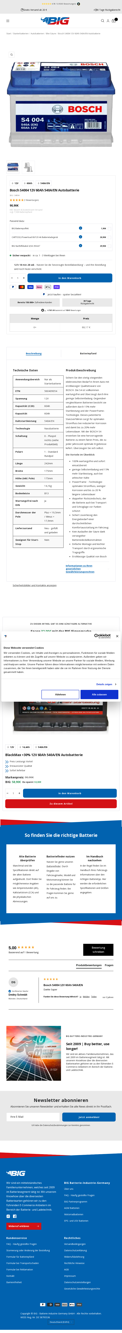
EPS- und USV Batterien (76, 1220)
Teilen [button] (94, 996)
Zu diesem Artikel (61, 803)
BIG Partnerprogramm (75, 1201)
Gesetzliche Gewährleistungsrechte (82, 1288)
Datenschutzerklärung (75, 1250)
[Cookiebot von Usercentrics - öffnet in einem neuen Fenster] (97, 636)
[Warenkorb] (114, 21)
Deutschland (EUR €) (59, 1322)
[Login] (108, 20)
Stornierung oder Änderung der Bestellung (28, 1250)
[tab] (89, 966)
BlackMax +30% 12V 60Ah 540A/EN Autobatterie (44, 755)
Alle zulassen (99, 694)
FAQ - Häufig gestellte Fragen (79, 1195)
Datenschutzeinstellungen (77, 1282)
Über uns (68, 1188)
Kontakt (10, 1275)
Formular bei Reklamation (19, 1269)
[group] (25, 948)
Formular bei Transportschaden (22, 1263)
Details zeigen (104, 684)
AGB (66, 1269)
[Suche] (102, 21)
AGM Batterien (71, 1207)
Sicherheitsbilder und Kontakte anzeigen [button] (35, 585)
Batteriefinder (54, 866)
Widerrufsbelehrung (74, 1256)
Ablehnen (60, 694)
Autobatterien (37, 33)
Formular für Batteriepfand (20, 1256)
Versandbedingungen (75, 1244)
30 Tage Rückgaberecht (108, 9)
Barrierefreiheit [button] (14, 1282)
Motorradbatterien (73, 1214)
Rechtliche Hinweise (74, 1263)
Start (8, 33)
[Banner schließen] (117, 636)
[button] (61, 200)
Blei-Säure (51, 33)
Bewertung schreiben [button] (98, 950)
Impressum (70, 1275)
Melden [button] (86, 996)
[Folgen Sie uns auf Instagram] (8, 1216)
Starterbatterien (21, 33)
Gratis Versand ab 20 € (35, 9)
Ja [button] (80, 996)
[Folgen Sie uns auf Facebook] (15, 1216)
